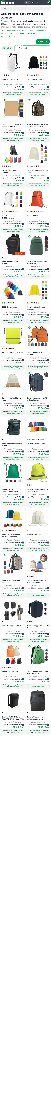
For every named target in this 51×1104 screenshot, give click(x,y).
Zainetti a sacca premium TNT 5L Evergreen (11, 216)
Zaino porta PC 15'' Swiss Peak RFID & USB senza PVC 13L (12, 719)
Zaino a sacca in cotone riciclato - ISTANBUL (11, 535)
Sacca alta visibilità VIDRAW (12, 352)
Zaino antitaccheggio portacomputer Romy (35, 718)
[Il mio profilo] (42, 2)
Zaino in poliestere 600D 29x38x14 (36, 353)
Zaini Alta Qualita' (26, 30)
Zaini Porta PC (20, 33)
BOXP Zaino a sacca (9, 307)
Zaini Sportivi (6, 36)
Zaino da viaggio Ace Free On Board (38, 626)
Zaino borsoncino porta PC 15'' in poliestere (37, 399)
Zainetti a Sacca (13, 30)
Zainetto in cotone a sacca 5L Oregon (38, 171)
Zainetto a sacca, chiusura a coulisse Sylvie (37, 490)
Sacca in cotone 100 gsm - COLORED (36, 308)
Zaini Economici (7, 33)
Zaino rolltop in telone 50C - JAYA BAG (12, 444)
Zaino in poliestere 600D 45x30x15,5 (11, 581)
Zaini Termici (17, 36)
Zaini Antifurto (40, 30)
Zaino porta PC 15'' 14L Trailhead (10, 262)
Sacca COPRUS (32, 215)
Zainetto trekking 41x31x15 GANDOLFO (37, 262)
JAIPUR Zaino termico (10, 671)
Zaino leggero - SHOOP (35, 79)
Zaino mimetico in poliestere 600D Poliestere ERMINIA (38, 125)
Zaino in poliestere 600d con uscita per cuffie (37, 672)
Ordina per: (19, 45)
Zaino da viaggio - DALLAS (12, 625)
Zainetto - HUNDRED (34, 534)
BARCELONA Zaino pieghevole (9, 171)
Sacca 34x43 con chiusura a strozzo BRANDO (12, 125)
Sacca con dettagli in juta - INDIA (12, 399)
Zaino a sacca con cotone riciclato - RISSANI (36, 581)
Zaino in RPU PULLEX (10, 79)
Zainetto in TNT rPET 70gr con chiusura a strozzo (11, 490)
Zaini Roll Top (32, 33)
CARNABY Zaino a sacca (36, 443)
